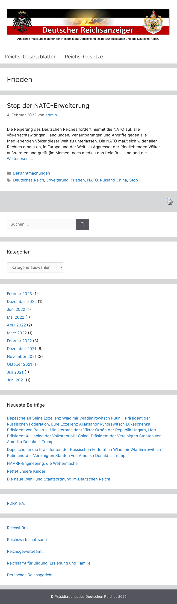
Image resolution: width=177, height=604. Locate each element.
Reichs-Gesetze (84, 57)
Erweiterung (57, 180)
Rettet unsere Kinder (26, 471)
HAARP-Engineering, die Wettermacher (43, 463)
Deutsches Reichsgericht (30, 575)
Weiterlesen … (20, 158)
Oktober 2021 (19, 364)
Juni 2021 (16, 380)
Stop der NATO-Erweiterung (48, 105)
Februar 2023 (19, 293)
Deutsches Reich (28, 180)
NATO (92, 180)
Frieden (78, 180)
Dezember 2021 (21, 348)
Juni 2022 (16, 309)
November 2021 (21, 356)
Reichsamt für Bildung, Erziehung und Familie (49, 563)
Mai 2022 (15, 317)
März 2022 (17, 333)
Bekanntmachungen (31, 173)
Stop (133, 180)
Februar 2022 (19, 340)
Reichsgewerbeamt (25, 551)
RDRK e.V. (16, 503)
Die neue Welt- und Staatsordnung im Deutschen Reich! (58, 479)
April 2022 (16, 325)
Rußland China (113, 180)
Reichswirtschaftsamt (27, 539)
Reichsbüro (17, 527)
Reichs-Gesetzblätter (30, 57)
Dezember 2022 (22, 301)
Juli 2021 (15, 372)
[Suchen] (82, 224)
